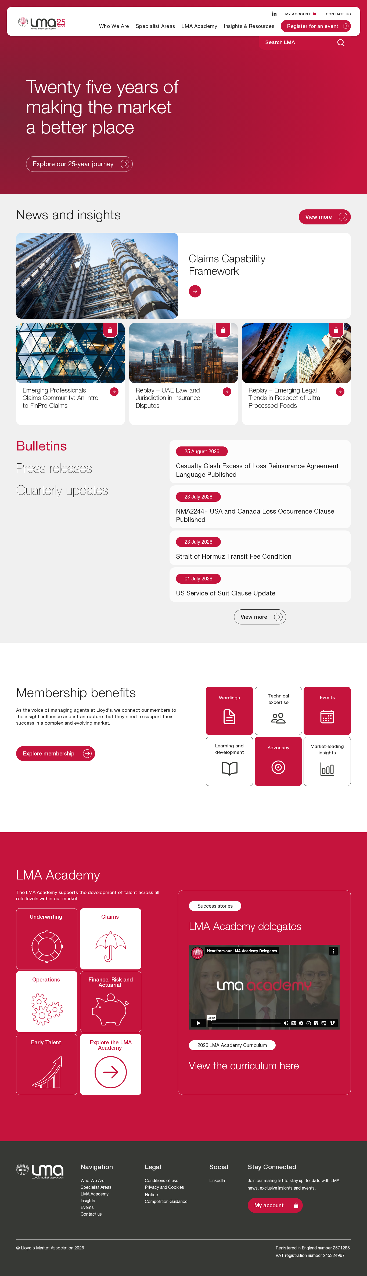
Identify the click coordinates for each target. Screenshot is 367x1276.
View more (318, 217)
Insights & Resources (249, 26)
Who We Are (114, 26)
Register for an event (313, 26)
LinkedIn (217, 1180)
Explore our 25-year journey (73, 165)
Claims (110, 917)
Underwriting (47, 917)
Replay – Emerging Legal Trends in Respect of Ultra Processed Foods (284, 399)
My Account (298, 14)
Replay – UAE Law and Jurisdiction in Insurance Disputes (168, 399)
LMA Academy (200, 26)
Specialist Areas (155, 26)
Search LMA (280, 42)
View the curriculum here (244, 1067)
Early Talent (47, 1043)
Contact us (338, 14)
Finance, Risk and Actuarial (110, 983)
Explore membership (49, 754)
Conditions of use (161, 1180)
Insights (88, 1200)
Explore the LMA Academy (111, 1046)
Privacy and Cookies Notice (164, 1191)
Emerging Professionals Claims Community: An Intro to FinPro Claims (60, 399)
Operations (47, 980)
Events (87, 1207)
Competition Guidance (166, 1201)
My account (269, 1206)
